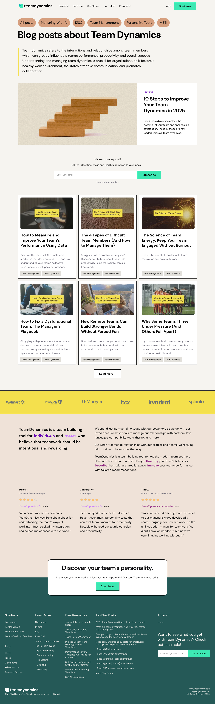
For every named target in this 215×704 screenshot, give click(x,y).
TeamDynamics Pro (30, 506)
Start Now (107, 586)
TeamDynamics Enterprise (157, 506)
